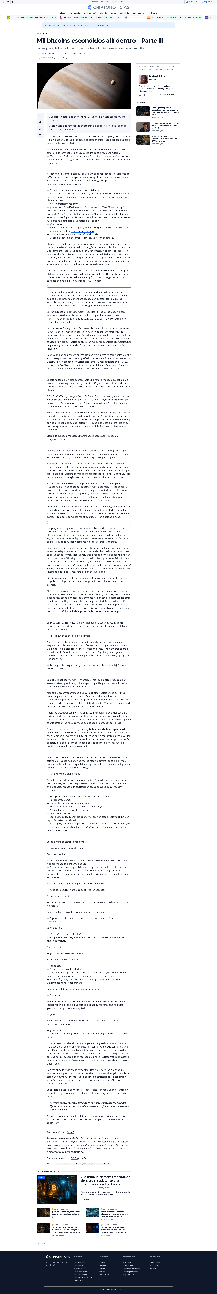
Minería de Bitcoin (81, 1271)
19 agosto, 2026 (107, 1235)
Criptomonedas (95, 1164)
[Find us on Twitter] (50, 1262)
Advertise (153, 1269)
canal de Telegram (69, 25)
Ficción (107, 1164)
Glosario (103, 13)
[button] (40, 125)
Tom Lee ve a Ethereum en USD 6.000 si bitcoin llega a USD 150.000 (166, 125)
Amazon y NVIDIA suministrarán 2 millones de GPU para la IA (164, 138)
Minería (45, 33)
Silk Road (89, 302)
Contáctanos (155, 1262)
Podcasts (62, 13)
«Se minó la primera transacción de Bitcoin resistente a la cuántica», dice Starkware (105, 1180)
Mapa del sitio (128, 1275)
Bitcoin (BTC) (81, 1164)
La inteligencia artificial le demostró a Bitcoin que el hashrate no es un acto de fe (114, 1229)
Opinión (102, 1269)
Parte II (70, 1131)
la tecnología (89, 470)
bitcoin (95, 220)
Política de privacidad (131, 1269)
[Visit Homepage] (108, 7)
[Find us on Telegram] (62, 1262)
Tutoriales (102, 1265)
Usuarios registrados (61, 1209)
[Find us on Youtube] (58, 1262)
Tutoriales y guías (90, 13)
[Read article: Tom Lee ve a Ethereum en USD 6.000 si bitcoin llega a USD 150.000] (143, 127)
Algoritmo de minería (65, 1164)
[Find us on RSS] (46, 1265)
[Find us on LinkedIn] (66, 1262)
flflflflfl (74, 1157)
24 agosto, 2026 (107, 1219)
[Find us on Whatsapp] (54, 1265)
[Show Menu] (3, 2)
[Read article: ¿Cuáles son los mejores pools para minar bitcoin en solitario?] (43, 1212)
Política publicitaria (130, 1272)
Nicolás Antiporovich (90, 1188)
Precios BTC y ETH (138, 13)
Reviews (114, 13)
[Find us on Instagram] (54, 1262)
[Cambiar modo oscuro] (13, 2)
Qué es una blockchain (83, 1277)
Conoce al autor (167, 95)
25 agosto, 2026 (58, 1217)
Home (39, 33)
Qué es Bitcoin (80, 1262)
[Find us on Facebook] (46, 1262)
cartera (86, 399)
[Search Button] (8, 2)
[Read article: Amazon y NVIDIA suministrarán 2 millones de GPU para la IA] (143, 140)
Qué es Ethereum (81, 1274)
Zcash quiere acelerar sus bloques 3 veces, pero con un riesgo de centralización (114, 1214)
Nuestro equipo (129, 1265)
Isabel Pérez (53, 53)
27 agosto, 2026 (105, 1188)
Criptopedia (75, 13)
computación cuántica (82, 230)
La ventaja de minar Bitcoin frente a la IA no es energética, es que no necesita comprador (66, 1229)
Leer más (87, 1199)
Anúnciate (153, 13)
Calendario (124, 13)
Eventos (102, 1272)
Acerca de (127, 1262)
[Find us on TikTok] (50, 1265)
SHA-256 (68, 207)
